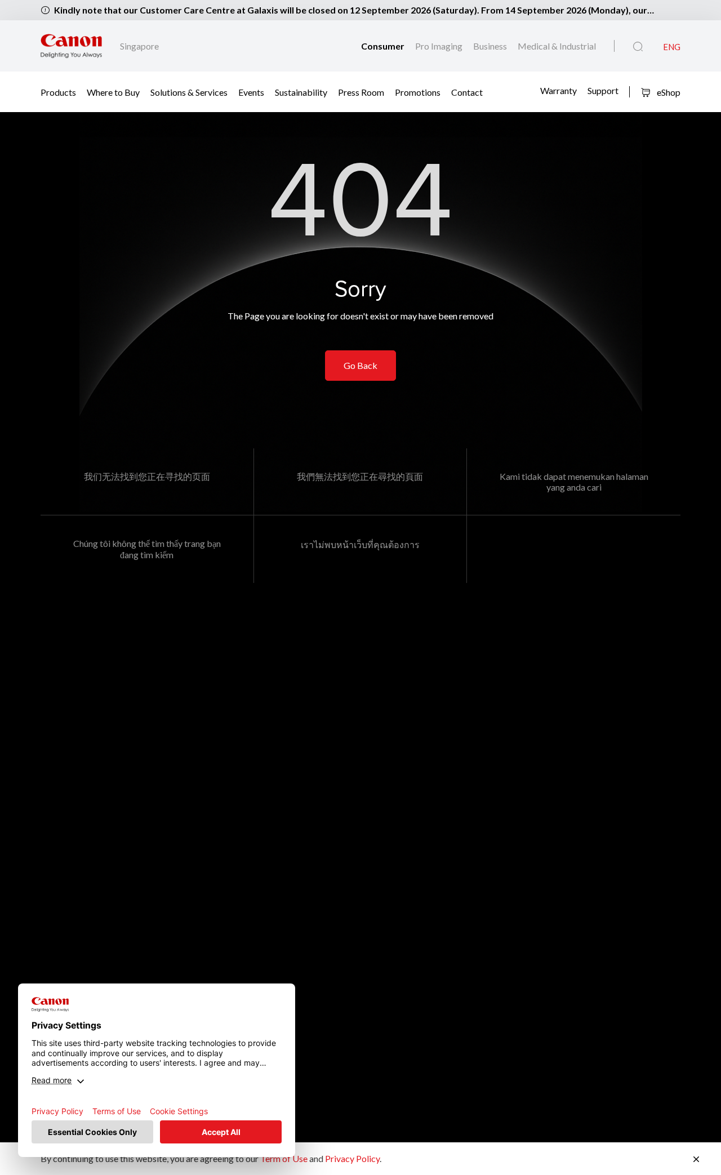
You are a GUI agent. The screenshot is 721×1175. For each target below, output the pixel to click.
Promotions (417, 91)
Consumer (383, 46)
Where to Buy (113, 91)
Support (603, 90)
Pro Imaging (439, 46)
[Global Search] (638, 46)
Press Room (361, 91)
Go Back (360, 365)
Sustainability (301, 91)
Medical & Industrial (557, 46)
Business (491, 46)
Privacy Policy (352, 1158)
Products (58, 91)
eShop (667, 92)
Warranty (558, 90)
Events (251, 91)
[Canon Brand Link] (71, 46)
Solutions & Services (189, 91)
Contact (467, 91)
